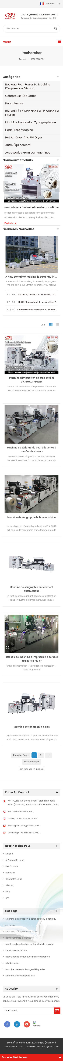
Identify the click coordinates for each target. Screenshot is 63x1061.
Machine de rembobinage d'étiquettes (25, 969)
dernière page (31, 761)
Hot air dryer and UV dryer (23, 137)
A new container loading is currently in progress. (31, 276)
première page (20, 755)
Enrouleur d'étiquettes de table (21, 931)
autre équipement (17, 145)
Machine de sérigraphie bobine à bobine (31, 517)
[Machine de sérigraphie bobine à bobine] (31, 494)
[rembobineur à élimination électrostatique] (31, 183)
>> (48, 755)
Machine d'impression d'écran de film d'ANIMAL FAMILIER (31, 380)
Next (57, 186)
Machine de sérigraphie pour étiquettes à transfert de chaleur (31, 450)
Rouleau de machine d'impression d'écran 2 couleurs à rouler (31, 659)
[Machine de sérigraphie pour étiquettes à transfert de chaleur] (31, 424)
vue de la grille (50, 325)
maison (9, 854)
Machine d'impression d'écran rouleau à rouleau (30, 919)
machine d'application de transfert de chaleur (29, 944)
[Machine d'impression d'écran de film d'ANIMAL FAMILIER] (31, 354)
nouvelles (10, 872)
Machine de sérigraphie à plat (32, 727)
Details (8, 223)
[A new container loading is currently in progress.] (31, 254)
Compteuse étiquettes (20, 96)
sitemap (9, 885)
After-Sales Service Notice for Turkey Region (40, 309)
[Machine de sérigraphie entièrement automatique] (31, 564)
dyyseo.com (52, 1046)
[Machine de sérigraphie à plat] (31, 703)
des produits (11, 866)
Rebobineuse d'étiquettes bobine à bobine (27, 957)
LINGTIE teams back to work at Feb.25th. (39, 302)
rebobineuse (14, 103)
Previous (5, 186)
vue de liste (57, 325)
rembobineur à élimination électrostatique (31, 207)
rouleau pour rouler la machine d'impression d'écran (27, 86)
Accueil (23, 59)
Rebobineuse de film (16, 950)
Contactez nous (13, 879)
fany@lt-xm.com (30, 825)
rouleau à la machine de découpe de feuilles (32, 113)
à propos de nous (14, 860)
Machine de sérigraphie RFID (20, 975)
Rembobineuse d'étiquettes (19, 938)
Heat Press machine (19, 130)
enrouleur (10, 925)
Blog (7, 891)
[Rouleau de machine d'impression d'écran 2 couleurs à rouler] (31, 634)
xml (7, 898)
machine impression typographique (30, 122)
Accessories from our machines (27, 152)
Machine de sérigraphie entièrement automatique (31, 589)
